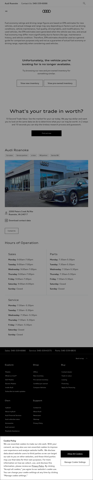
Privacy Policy (38, 466)
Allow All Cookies (75, 454)
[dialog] (46, 458)
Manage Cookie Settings (75, 462)
